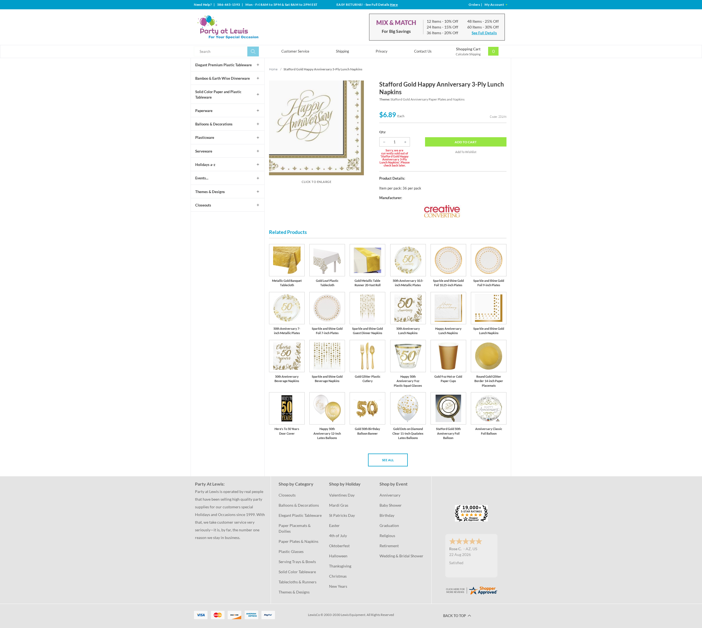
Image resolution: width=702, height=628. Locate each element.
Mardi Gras (338, 505)
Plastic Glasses (291, 551)
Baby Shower (391, 505)
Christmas (338, 576)
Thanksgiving (340, 566)
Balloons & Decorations (214, 124)
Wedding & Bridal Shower (401, 556)
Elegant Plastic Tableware (300, 515)
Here (394, 4)
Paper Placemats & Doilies (295, 528)
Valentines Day (342, 495)
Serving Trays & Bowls (297, 561)
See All (388, 460)
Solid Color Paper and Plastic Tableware (218, 94)
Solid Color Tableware (297, 571)
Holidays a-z (205, 164)
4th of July (338, 535)
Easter (334, 525)
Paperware (204, 110)
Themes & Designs (210, 192)
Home (273, 69)
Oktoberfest (339, 545)
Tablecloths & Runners (297, 582)
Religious (387, 535)
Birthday (387, 515)
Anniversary (390, 495)
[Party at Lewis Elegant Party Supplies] (241, 27)
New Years (338, 586)
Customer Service (295, 51)
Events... (201, 178)
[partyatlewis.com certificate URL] (471, 590)
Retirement (389, 545)
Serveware (203, 151)
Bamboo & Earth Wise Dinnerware (222, 78)
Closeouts (203, 205)
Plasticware (204, 137)
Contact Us (423, 51)
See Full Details (484, 33)
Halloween (338, 556)
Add (466, 142)
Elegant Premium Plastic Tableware (223, 65)
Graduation (389, 525)
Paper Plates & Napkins (298, 541)
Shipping (342, 51)
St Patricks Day (342, 515)
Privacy (381, 51)
